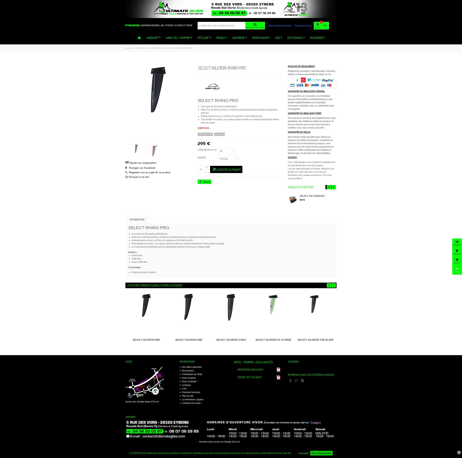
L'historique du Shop (191, 374)
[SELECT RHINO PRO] (158, 103)
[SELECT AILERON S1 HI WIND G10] (273, 315)
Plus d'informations (321, 453)
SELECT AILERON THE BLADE (316, 339)
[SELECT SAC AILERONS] (293, 200)
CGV (183, 388)
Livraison (185, 385)
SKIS (277, 38)
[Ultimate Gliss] (158, 25)
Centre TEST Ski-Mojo (249, 377)
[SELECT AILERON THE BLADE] (315, 315)
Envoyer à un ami (139, 176)
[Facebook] (290, 380)
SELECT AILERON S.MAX (231, 339)
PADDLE (220, 38)
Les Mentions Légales (192, 399)
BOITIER (202, 157)
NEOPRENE (238, 38)
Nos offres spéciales (191, 367)
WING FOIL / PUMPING (177, 38)
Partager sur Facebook (142, 167)
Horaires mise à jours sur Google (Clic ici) (219, 441)
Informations (137, 219)
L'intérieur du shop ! (190, 403)
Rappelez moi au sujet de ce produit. (150, 172)
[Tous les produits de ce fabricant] (240, 85)
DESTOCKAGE (294, 38)
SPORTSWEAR (259, 38)
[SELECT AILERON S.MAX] (231, 315)
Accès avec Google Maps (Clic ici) (142, 401)
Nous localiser (188, 378)
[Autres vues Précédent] (127, 151)
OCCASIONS (316, 38)
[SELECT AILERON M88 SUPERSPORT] (188, 315)
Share (206, 181)
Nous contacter (188, 381)
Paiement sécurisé (190, 392)
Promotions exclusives (250, 369)
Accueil (129, 48)
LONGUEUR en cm (207, 150)
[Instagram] (302, 380)
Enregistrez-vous (303, 25)
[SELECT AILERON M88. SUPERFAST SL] (146, 315)
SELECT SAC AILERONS (312, 196)
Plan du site (186, 396)
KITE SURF (203, 38)
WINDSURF (152, 38)
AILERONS (154, 48)
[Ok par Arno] (231, 9)
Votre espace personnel (279, 25)
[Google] (296, 380)
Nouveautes (187, 370)
